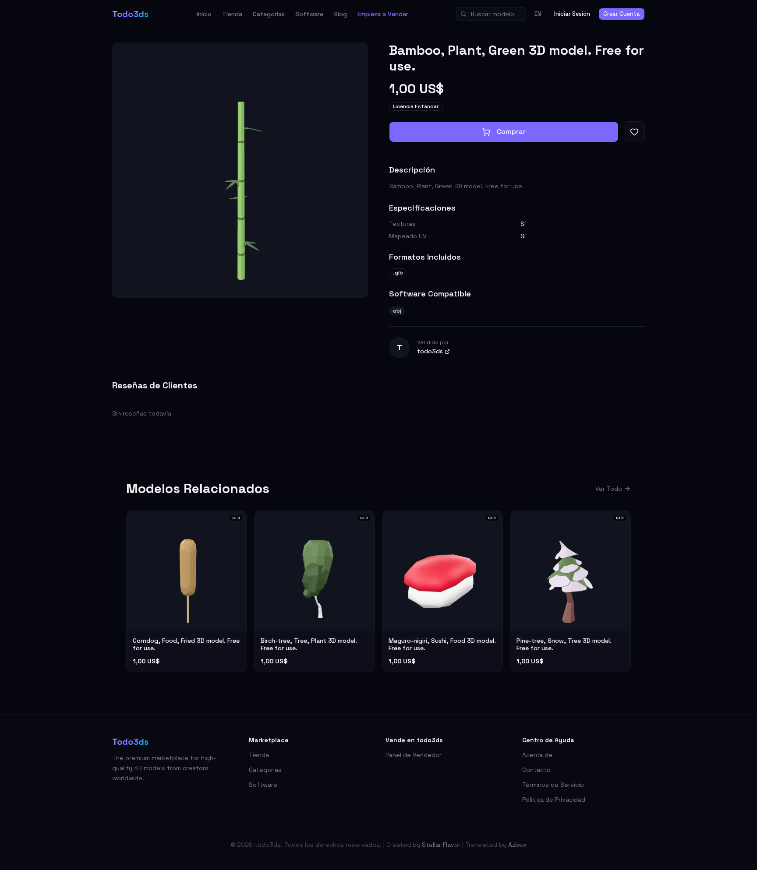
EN (537, 14)
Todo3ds (130, 14)
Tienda (232, 14)
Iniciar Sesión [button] (572, 14)
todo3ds (430, 351)
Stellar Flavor (441, 845)
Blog (340, 14)
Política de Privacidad (553, 799)
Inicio (204, 14)
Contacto (536, 770)
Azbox (517, 845)
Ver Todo (608, 489)
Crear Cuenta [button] (621, 14)
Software (309, 14)
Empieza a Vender (382, 14)
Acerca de (537, 755)
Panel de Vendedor (414, 755)
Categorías (269, 14)
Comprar (511, 131)
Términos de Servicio (553, 785)
